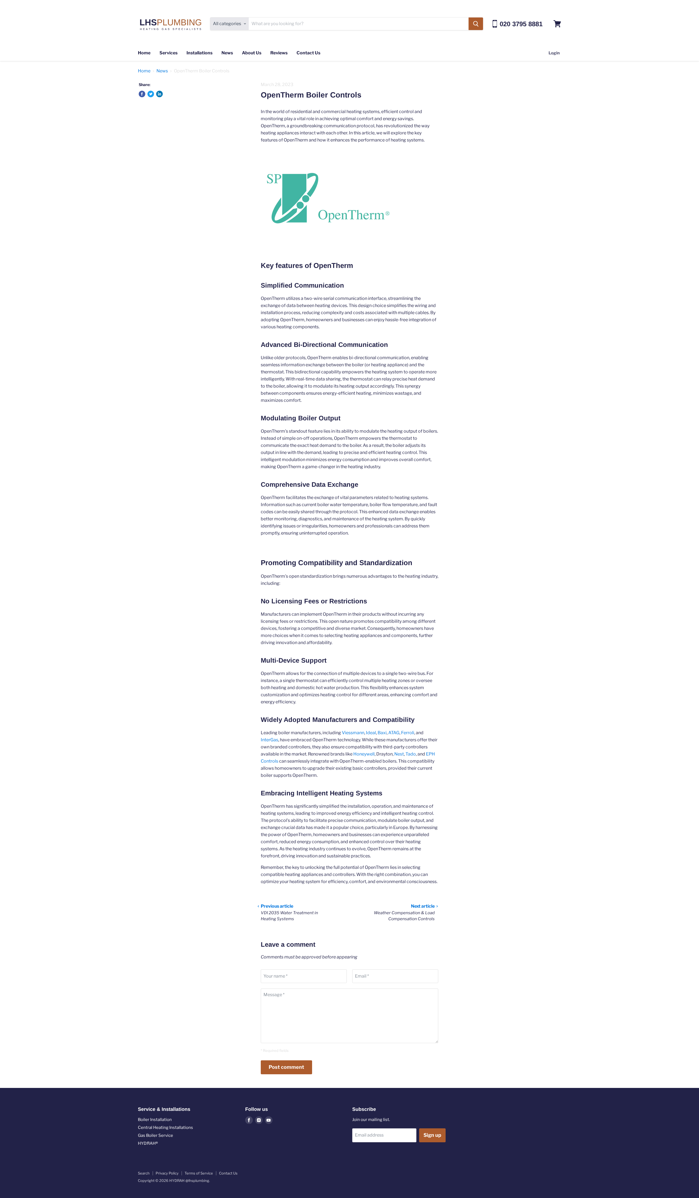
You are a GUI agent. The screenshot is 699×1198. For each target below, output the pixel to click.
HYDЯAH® (148, 1143)
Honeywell (364, 754)
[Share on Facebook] (142, 94)
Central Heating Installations (165, 1127)
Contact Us (308, 52)
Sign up (432, 1135)
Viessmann (353, 732)
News (227, 52)
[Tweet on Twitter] (150, 94)
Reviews (279, 52)
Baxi (382, 732)
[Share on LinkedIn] (159, 94)
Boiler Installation (155, 1119)
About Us (251, 52)
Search (144, 1173)
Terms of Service (199, 1173)
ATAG (393, 732)
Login (554, 53)
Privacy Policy (167, 1173)
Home (144, 52)
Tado (410, 754)
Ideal (371, 732)
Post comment (286, 1067)
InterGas (269, 739)
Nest (399, 754)
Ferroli (407, 732)
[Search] (476, 23)
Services (168, 52)
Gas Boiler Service (155, 1135)
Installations (199, 52)
